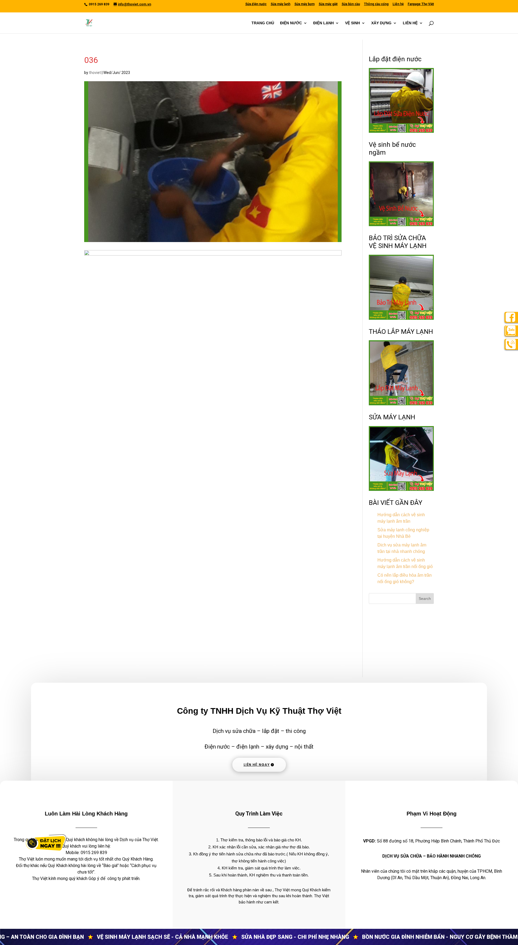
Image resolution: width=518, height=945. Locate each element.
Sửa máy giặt (328, 4)
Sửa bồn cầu (351, 4)
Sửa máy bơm (304, 4)
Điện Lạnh (323, 23)
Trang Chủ (262, 23)
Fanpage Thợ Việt (421, 4)
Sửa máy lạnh (280, 4)
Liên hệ (398, 4)
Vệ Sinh (352, 23)
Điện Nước (291, 23)
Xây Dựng (381, 23)
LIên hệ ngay (257, 764)
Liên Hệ (410, 23)
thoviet (95, 72)
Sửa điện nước (256, 4)
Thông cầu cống (376, 4)
